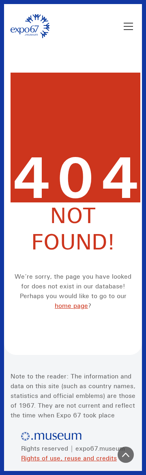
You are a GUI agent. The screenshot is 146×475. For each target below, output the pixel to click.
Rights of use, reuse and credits (69, 458)
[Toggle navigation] (128, 26)
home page (71, 305)
